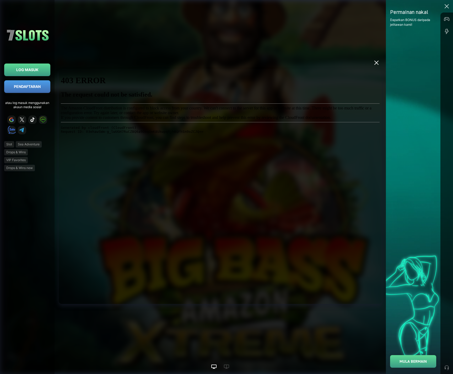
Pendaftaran (27, 86)
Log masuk (27, 69)
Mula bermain (413, 361)
